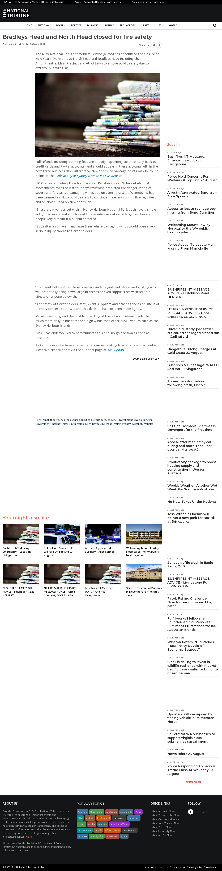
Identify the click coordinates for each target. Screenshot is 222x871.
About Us (149, 867)
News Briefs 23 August (185, 754)
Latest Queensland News (165, 819)
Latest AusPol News (162, 835)
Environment (125, 419)
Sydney (126, 423)
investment (112, 836)
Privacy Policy (195, 867)
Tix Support (115, 350)
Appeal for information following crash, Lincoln (186, 383)
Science (109, 25)
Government (42, 423)
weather (137, 423)
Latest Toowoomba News (165, 815)
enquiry (112, 419)
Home (28, 25)
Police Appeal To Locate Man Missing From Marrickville (191, 246)
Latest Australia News (163, 811)
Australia (82, 811)
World (173, 25)
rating (117, 423)
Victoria (90, 818)
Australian (111, 811)
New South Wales (73, 423)
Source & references (145, 358)
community (126, 811)
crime (124, 836)
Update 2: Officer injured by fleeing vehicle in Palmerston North (190, 718)
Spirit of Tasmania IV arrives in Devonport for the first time (191, 428)
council (81, 824)
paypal (96, 423)
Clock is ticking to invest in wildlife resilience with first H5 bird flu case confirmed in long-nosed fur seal (192, 667)
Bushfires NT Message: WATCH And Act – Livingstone (193, 367)
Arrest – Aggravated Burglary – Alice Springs (82, 1)
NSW (88, 423)
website (148, 423)
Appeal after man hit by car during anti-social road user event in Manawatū (189, 445)
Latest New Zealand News (165, 823)
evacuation (140, 419)
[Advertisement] (156, 13)
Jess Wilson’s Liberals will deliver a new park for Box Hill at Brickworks (191, 517)
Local (59, 25)
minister (102, 824)
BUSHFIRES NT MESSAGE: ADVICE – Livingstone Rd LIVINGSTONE (188, 582)
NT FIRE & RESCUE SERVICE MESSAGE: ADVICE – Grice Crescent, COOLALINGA (190, 313)
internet (56, 423)
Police (138, 811)
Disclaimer (211, 867)
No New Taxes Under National (192, 502)
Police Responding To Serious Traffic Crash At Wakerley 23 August (191, 770)
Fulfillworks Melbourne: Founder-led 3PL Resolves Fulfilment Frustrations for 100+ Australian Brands (192, 624)
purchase (106, 423)
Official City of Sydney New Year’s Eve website (88, 176)
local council (103, 818)
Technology (127, 25)
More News (193, 782)
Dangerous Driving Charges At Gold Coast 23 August (191, 351)
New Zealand (129, 830)
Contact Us (163, 867)
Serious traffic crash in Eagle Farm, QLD (190, 564)
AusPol (65, 419)
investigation (97, 836)
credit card (99, 419)
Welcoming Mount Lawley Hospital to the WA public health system (188, 228)
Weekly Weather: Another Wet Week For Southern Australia (192, 487)
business (86, 419)
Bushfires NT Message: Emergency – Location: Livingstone (186, 160)
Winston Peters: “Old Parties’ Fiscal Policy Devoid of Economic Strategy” (191, 646)
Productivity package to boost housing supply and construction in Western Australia (191, 467)
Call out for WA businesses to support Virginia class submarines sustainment (191, 737)
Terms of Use (178, 867)
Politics (76, 25)
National (44, 25)
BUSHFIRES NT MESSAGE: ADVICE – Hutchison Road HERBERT (188, 293)
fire (150, 419)
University (133, 818)
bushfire (75, 419)
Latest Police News (161, 827)
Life (159, 25)
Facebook (201, 812)
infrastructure (112, 830)
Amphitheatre (51, 419)
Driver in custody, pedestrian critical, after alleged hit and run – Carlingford (193, 333)
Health (146, 25)
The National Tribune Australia (28, 867)
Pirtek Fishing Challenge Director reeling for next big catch (189, 602)
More (29, 836)
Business (92, 25)
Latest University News (163, 831)
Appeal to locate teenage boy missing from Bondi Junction (146, 1)
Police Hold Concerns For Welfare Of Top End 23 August (192, 178)
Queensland (119, 818)
